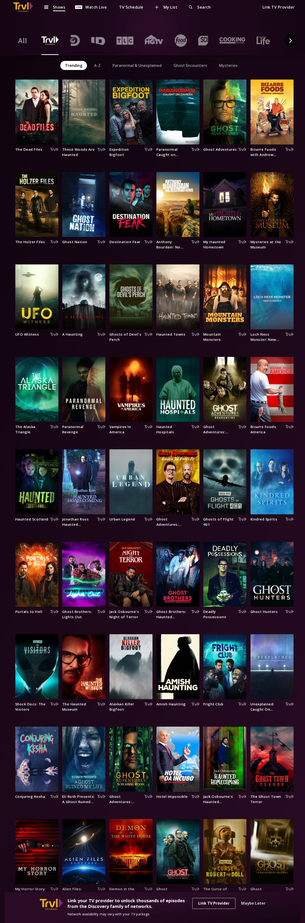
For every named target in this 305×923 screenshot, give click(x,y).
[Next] (290, 40)
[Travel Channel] (25, 7)
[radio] (22, 40)
